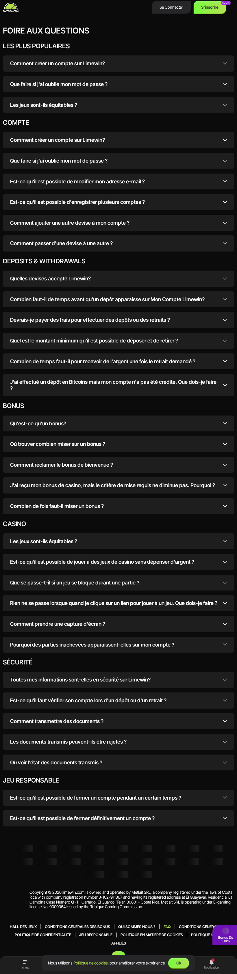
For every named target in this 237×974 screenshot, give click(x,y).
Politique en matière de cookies (152, 935)
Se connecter (171, 7)
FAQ (167, 926)
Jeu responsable (95, 935)
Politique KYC (204, 935)
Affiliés (118, 943)
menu (25, 967)
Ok (178, 962)
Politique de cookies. (91, 962)
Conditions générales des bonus (77, 926)
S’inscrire (210, 7)
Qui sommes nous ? (136, 926)
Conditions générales (201, 926)
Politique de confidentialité (43, 935)
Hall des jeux (23, 926)
